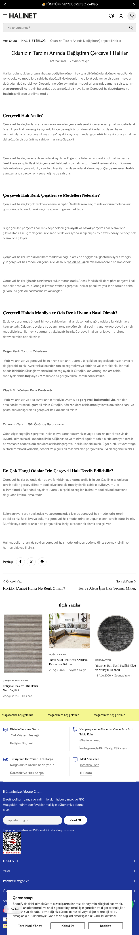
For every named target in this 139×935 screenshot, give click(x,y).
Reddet (105, 926)
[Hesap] (121, 16)
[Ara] (131, 27)
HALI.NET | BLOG (33, 40)
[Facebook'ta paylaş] (20, 561)
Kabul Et (68, 926)
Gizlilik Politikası (105, 916)
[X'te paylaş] (31, 561)
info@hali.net (89, 765)
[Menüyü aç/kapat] (5, 16)
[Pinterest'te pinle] (42, 561)
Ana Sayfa (10, 40)
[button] (5, 4)
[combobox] (69, 27)
